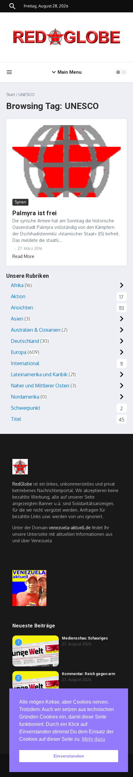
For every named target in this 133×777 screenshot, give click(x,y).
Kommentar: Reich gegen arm (88, 674)
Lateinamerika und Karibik (39, 374)
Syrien (20, 201)
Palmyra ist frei (34, 213)
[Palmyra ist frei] (66, 161)
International (25, 363)
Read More (23, 256)
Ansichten (22, 307)
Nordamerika (25, 397)
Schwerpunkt (25, 408)
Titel (16, 419)
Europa (18, 352)
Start (10, 94)
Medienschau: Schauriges (85, 638)
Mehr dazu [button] (93, 739)
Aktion (18, 296)
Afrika (17, 285)
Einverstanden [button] (69, 755)
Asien (17, 319)
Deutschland (25, 341)
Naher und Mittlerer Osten (40, 385)
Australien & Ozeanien (35, 330)
